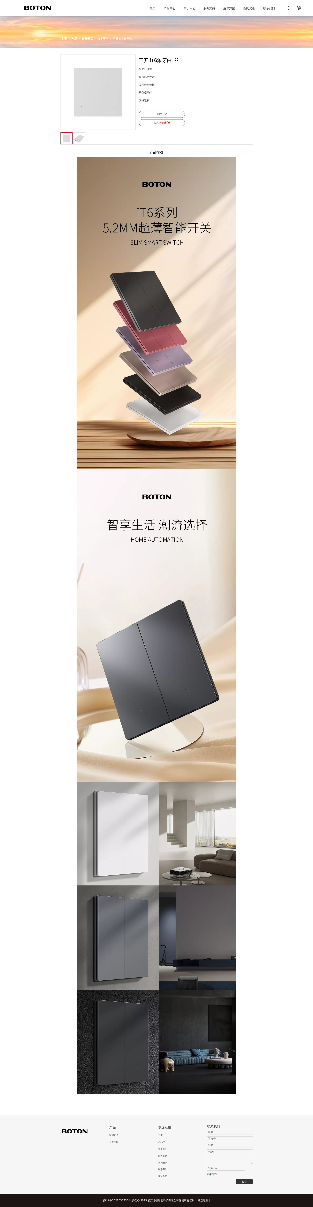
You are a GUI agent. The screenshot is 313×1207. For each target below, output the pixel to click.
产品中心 (169, 8)
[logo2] (83, 1131)
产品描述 (156, 152)
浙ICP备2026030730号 (117, 1200)
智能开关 (113, 1135)
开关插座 (113, 1142)
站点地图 (203, 1200)
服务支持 (209, 8)
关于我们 (189, 8)
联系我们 (269, 8)
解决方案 (229, 8)
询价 (159, 114)
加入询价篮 (160, 123)
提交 (244, 1181)
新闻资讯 (249, 8)
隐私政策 (162, 1176)
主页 (153, 8)
